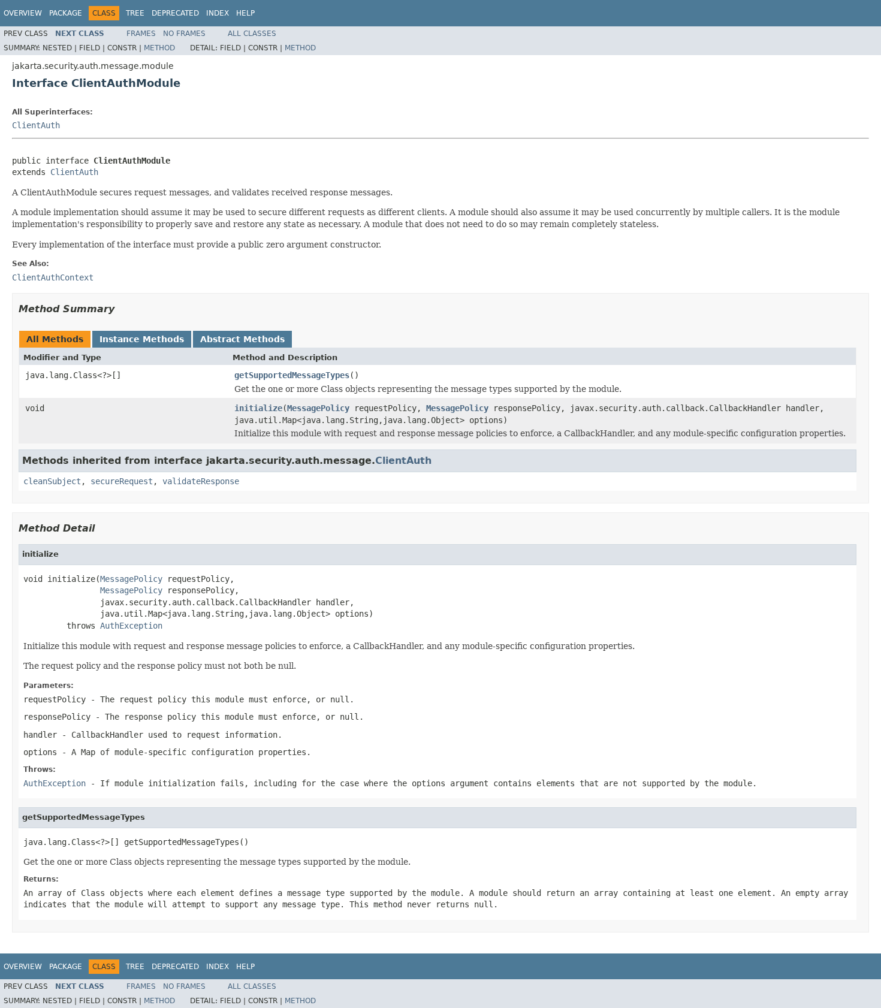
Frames (141, 33)
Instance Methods (141, 339)
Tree (135, 13)
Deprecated (175, 13)
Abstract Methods (242, 339)
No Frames (184, 33)
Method (159, 48)
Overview (23, 13)
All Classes (252, 33)
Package (65, 13)
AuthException (131, 625)
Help (245, 13)
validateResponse (200, 481)
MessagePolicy (318, 408)
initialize (258, 408)
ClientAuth (36, 125)
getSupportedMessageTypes (291, 375)
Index (217, 13)
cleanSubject (52, 481)
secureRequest (121, 481)
